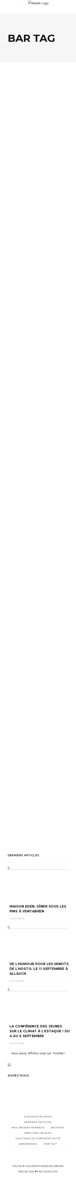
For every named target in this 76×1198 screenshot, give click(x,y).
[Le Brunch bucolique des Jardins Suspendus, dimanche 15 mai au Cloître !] (38, 97)
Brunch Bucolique (38, 188)
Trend (32, 378)
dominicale (58, 188)
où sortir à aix (57, 323)
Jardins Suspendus (20, 199)
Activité (13, 188)
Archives (57, 1127)
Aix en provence (19, 323)
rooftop (22, 454)
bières (42, 323)
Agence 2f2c (50, 1171)
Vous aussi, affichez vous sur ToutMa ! (38, 1053)
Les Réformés (18, 448)
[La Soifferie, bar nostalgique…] (38, 620)
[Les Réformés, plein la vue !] (38, 357)
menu (11, 454)
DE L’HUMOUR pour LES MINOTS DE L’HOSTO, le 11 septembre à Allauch (39, 969)
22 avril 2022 (44, 283)
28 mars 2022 (45, 402)
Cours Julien (35, 831)
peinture (55, 199)
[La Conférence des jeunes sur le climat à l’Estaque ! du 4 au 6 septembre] (38, 1003)
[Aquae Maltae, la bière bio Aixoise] (38, 239)
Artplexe (14, 437)
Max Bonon (51, 448)
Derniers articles (38, 1122)
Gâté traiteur (31, 193)
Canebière (31, 443)
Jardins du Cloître (54, 193)
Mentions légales (38, 1133)
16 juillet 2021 (38, 795)
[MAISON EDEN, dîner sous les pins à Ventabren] (38, 882)
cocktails (20, 831)
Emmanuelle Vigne (22, 402)
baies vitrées (30, 437)
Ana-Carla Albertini (21, 283)
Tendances (30, 259)
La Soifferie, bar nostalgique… (28, 785)
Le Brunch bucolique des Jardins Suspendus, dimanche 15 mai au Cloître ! (37, 136)
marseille (41, 199)
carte (43, 443)
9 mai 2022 (36, 152)
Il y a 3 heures (17, 918)
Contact (50, 1143)
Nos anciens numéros (28, 1127)
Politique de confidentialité (38, 1138)
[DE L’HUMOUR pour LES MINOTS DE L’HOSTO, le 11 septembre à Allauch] (38, 940)
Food (16, 117)
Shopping (29, 117)
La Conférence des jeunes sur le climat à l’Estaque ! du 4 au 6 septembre (40, 1031)
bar (22, 188)
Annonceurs (28, 1143)
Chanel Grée (18, 152)
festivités (14, 193)
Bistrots (19, 378)
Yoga (11, 204)
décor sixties (58, 443)
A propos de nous (38, 1116)
